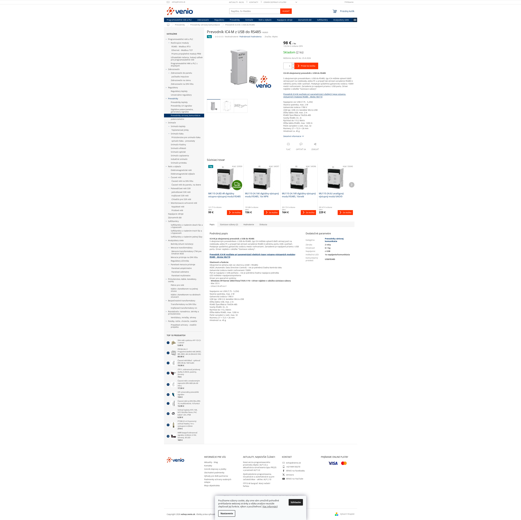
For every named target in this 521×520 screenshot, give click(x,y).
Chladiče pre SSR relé (181, 199)
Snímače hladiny (178, 144)
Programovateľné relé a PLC (180, 39)
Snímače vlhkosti (178, 148)
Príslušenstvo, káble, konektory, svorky (182, 280)
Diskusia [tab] (263, 224)
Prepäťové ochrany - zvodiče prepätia (183, 326)
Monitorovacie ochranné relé (184, 203)
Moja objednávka (212, 485)
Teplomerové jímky (180, 130)
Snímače (172, 122)
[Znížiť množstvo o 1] (293, 67)
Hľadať (286, 11)
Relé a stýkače (174, 166)
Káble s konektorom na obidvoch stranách (185, 295)
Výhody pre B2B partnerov (216, 476)
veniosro (290, 474)
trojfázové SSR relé (180, 195)
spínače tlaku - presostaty (183, 141)
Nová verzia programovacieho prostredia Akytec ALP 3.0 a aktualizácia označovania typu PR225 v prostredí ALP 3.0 (259, 466)
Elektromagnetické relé (181, 170)
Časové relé (176, 177)
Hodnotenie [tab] (248, 224)
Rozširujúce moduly (180, 43)
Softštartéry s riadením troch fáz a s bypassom (186, 231)
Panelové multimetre (180, 275)
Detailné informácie (292, 136)
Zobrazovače (174, 69)
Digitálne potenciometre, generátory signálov (182, 110)
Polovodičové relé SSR (181, 188)
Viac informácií (270, 506)
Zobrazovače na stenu (181, 80)
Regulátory (173, 87)
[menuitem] (179, 20)
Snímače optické (178, 152)
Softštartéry (173, 221)
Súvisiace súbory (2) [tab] (229, 224)
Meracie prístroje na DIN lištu (184, 257)
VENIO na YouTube (294, 478)
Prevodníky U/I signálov (181, 105)
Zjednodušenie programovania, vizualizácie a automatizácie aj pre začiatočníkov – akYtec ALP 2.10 (258, 477)
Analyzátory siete (176, 240)
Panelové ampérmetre (181, 268)
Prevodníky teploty (179, 102)
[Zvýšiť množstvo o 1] (293, 64)
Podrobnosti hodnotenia (250, 36)
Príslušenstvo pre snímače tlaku (185, 137)
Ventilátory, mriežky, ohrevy (183, 317)
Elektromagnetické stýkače (183, 174)
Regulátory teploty (179, 91)
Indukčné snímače (179, 159)
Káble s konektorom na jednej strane (184, 289)
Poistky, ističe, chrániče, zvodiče (182, 321)
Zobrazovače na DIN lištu (182, 84)
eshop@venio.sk (293, 462)
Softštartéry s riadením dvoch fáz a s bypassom (187, 226)
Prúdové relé (177, 210)
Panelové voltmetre (180, 272)
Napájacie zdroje (175, 214)
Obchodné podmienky (214, 472)
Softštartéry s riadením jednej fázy (186, 236)
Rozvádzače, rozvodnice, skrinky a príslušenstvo (183, 312)
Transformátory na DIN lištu (183, 304)
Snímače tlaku (177, 133)
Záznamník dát (175, 217)
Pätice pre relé (177, 285)
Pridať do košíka (308, 66)
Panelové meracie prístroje (183, 264)
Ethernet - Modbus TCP (182, 50)
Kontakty (253, 2)
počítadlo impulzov (180, 76)
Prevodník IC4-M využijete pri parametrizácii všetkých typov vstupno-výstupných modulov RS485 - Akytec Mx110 (314, 95)
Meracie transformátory (181, 247)
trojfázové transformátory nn (184, 308)
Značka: (271, 36)
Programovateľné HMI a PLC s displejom (184, 64)
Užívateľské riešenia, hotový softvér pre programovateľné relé (187, 58)
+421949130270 (293, 466)
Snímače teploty (178, 126)
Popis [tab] (212, 224)
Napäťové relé (177, 206)
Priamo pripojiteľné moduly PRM (186, 53)
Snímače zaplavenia (180, 155)
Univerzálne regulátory (181, 95)
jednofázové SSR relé (181, 192)
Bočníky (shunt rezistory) (182, 244)
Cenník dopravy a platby (275, 2)
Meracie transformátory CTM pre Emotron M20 (186, 252)
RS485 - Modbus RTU (181, 46)
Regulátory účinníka (180, 261)
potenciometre (177, 119)
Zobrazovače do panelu (181, 73)
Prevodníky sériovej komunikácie (185, 115)
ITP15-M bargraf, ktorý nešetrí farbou (256, 484)
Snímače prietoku (179, 162)
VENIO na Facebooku (295, 470)
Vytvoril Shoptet (347, 514)
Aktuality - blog (236, 2)
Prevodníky (173, 98)
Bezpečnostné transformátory (181, 300)
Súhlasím (296, 502)
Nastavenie (227, 513)
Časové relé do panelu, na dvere (186, 184)
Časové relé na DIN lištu (182, 181)
